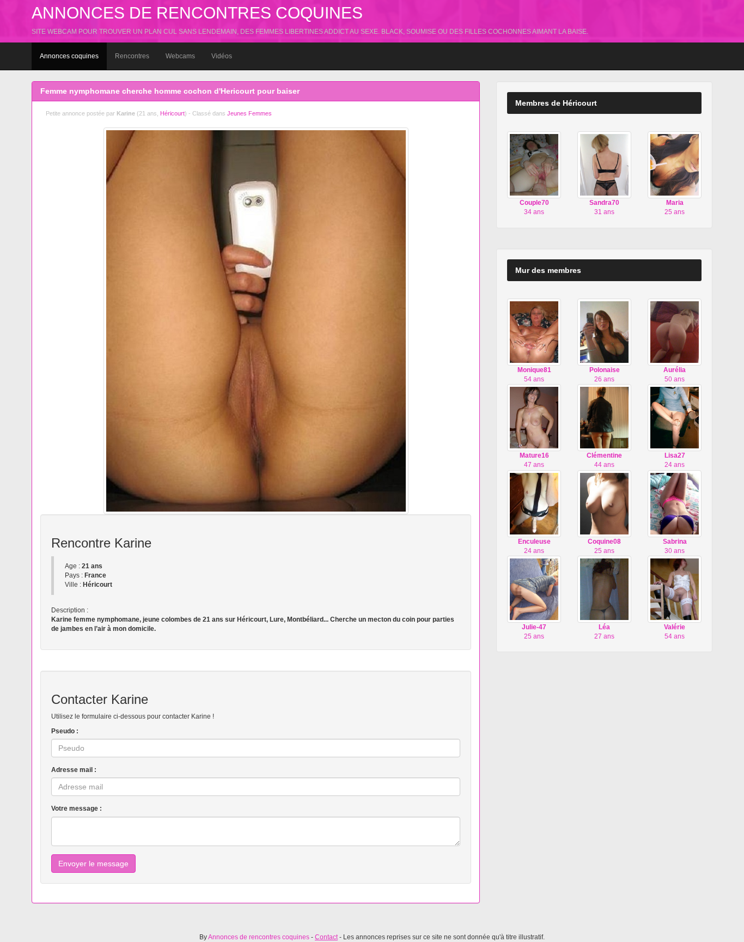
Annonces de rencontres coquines (197, 13)
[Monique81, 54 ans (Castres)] (534, 332)
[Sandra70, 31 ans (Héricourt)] (604, 164)
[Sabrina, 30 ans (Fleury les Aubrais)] (675, 503)
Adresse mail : (73, 770)
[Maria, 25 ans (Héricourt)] (675, 164)
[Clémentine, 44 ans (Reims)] (604, 417)
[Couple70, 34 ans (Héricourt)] (534, 164)
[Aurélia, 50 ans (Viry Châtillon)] (675, 332)
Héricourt (172, 113)
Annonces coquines (69, 56)
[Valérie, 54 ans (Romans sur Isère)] (675, 589)
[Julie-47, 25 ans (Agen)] (534, 589)
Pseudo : (64, 731)
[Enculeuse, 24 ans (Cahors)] (534, 503)
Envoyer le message (93, 863)
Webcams (180, 56)
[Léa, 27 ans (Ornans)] (604, 589)
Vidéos (221, 56)
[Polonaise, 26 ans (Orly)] (604, 332)
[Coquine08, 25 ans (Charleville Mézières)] (604, 503)
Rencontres (132, 56)
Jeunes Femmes (249, 113)
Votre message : (76, 808)
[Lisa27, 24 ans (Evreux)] (675, 417)
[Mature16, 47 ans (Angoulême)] (534, 417)
